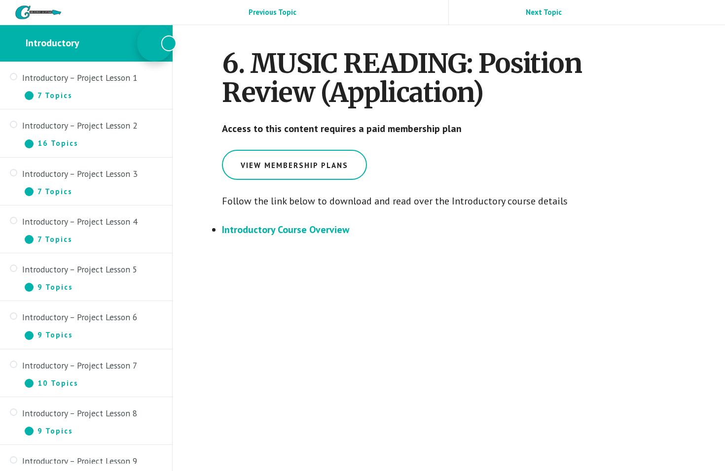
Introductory (52, 42)
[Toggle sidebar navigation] (155, 43)
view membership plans (294, 165)
